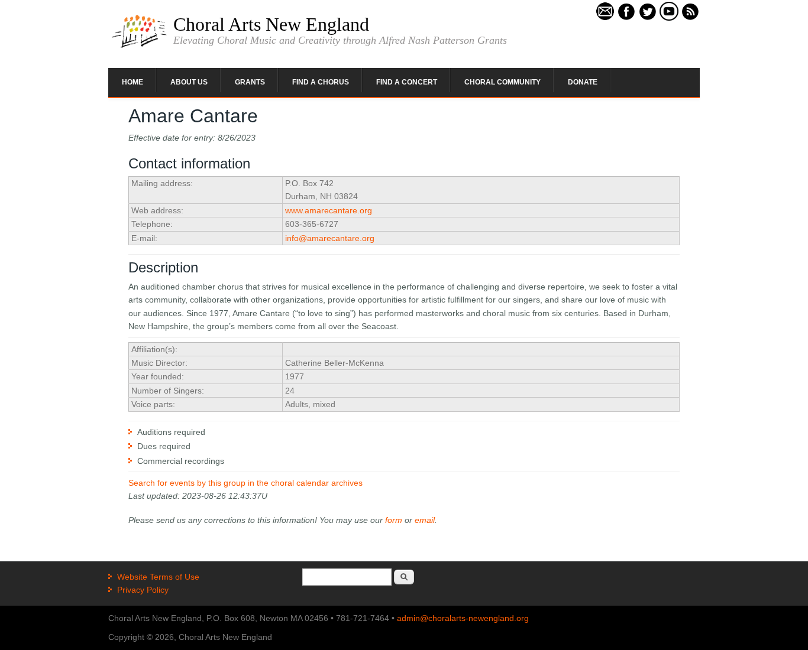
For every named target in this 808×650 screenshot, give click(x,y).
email (425, 520)
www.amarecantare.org (328, 210)
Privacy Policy (143, 589)
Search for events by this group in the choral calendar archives (245, 483)
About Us (189, 82)
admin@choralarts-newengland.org (463, 618)
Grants (250, 82)
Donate (582, 82)
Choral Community (502, 82)
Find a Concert (406, 82)
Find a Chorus (320, 82)
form (393, 520)
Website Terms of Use (158, 576)
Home (132, 82)
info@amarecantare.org (329, 238)
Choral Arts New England (271, 24)
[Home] (139, 46)
